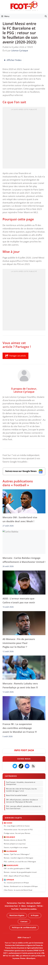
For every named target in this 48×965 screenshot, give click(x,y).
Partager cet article (17, 355)
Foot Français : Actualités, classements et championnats (20, 783)
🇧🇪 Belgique (9, 837)
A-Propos (34, 915)
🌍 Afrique (9, 879)
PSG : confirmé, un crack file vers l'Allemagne (20, 862)
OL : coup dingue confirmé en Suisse (17, 826)
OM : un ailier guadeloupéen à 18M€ (17, 868)
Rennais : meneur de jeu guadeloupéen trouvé (20, 872)
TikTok (39, 906)
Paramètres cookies (28, 909)
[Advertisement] (24, 138)
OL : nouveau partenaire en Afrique (16, 883)
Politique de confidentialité (24, 927)
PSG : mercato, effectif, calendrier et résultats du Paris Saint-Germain (23, 807)
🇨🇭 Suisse (8, 823)
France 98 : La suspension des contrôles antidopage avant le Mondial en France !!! (20, 728)
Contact (23, 921)
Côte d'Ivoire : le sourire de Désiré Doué (18, 890)
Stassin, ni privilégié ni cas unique (16, 847)
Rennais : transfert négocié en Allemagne (18, 858)
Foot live (21, 903)
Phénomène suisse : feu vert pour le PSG (18, 829)
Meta (23, 906)
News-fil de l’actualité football (16, 795)
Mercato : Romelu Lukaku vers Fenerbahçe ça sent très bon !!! (20, 685)
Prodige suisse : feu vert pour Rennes (17, 833)
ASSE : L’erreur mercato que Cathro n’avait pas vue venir (19, 600)
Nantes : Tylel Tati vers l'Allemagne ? (17, 854)
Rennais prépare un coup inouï (14, 844)
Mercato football (33, 903)
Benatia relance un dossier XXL (15, 840)
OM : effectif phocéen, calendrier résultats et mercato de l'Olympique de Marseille (22, 801)
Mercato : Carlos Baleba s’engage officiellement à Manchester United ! (24, 560)
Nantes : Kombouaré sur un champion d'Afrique (21, 886)
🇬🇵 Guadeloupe (11, 865)
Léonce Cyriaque (24, 391)
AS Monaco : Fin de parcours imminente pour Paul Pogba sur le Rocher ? (19, 643)
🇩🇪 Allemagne (10, 851)
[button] (46, 16)
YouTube (15, 909)
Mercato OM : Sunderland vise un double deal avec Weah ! (20, 519)
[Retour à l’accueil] (24, 5)
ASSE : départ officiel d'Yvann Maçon (17, 876)
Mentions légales (16, 915)
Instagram (31, 906)
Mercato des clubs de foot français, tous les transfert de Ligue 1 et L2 (21, 790)
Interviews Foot (11, 906)
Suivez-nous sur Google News (21, 471)
